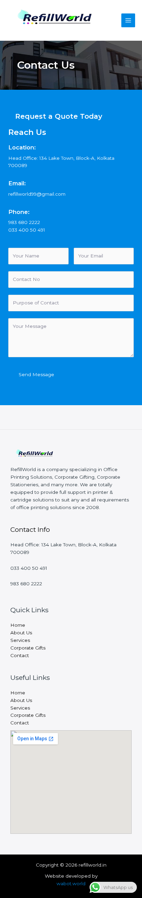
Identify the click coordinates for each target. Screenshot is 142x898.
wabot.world (71, 883)
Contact (19, 655)
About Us (21, 632)
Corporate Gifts (27, 648)
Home (17, 625)
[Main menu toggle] (128, 20)
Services (20, 640)
